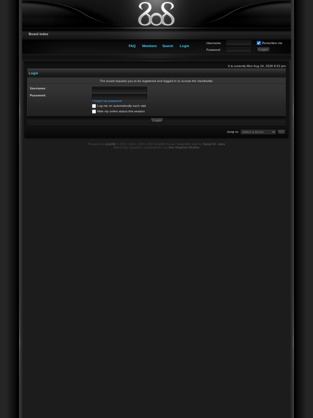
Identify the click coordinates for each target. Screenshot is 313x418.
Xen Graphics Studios (183, 147)
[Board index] (156, 14)
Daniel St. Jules (214, 144)
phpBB (111, 144)
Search (167, 46)
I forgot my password (107, 101)
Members (149, 46)
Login (184, 46)
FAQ (132, 46)
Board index (38, 34)
